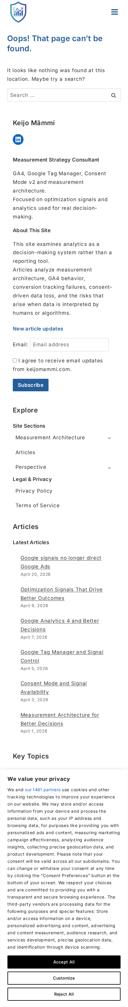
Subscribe (30, 385)
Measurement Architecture (50, 437)
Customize (64, 977)
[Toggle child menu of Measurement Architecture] (109, 437)
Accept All (64, 961)
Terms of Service (37, 505)
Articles (25, 452)
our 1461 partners (42, 789)
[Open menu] (114, 11)
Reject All (64, 994)
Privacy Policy (34, 491)
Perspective (30, 467)
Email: (21, 344)
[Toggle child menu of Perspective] (109, 467)
